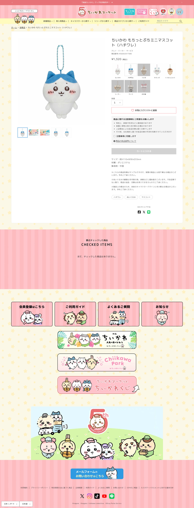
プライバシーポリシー (39, 487)
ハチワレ (117, 197)
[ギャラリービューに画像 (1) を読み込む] (22, 132)
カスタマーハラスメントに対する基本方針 (157, 487)
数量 (113, 98)
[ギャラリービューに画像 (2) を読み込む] (34, 132)
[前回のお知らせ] (12, 2)
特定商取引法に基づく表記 (61, 487)
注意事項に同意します (126, 136)
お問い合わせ (118, 487)
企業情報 (78, 487)
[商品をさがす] (181, 21)
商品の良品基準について (126, 141)
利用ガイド (90, 487)
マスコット (146, 197)
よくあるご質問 (104, 487)
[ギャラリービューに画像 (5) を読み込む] (67, 132)
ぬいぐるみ (131, 197)
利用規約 (24, 487)
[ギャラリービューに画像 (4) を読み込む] (56, 132)
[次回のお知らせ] (182, 2)
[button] (47, 21)
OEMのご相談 (132, 487)
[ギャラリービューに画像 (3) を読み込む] (45, 132)
